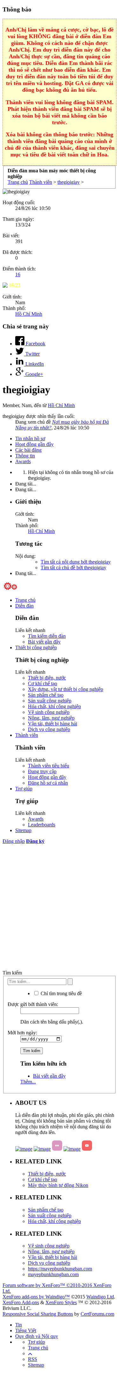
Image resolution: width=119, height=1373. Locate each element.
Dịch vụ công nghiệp (49, 729)
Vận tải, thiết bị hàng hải (52, 723)
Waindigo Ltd (100, 1296)
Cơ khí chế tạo (42, 683)
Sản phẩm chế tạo (45, 695)
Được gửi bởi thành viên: (33, 1004)
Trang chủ (25, 600)
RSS (32, 1359)
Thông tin (25, 455)
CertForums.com (97, 1314)
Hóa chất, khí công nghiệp (54, 706)
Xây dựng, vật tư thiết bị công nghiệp (65, 689)
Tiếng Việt (25, 1330)
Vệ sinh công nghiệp (48, 712)
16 (17, 274)
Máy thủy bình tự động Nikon (58, 1185)
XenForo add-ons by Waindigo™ (36, 1296)
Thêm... (28, 1081)
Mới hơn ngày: (22, 1032)
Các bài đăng (28, 450)
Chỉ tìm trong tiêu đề (60, 993)
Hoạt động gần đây (34, 444)
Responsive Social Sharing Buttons (38, 1314)
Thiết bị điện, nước (47, 677)
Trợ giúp (23, 788)
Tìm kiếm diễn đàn (47, 636)
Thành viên (26, 735)
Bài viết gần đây (44, 641)
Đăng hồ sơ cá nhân (48, 783)
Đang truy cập (42, 771)
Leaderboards (41, 824)
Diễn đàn (24, 605)
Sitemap (23, 830)
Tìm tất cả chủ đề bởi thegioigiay (73, 567)
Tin (18, 1324)
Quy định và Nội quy (36, 1336)
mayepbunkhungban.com (53, 1274)
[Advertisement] (59, 907)
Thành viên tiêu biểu (48, 765)
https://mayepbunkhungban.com (60, 1268)
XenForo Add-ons (21, 1302)
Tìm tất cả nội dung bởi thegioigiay (76, 561)
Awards (23, 461)
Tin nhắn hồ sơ (30, 438)
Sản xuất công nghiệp (49, 700)
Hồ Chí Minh (28, 314)
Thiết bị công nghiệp (36, 647)
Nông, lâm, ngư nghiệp (51, 718)
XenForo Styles (61, 1302)
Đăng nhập (14, 841)
